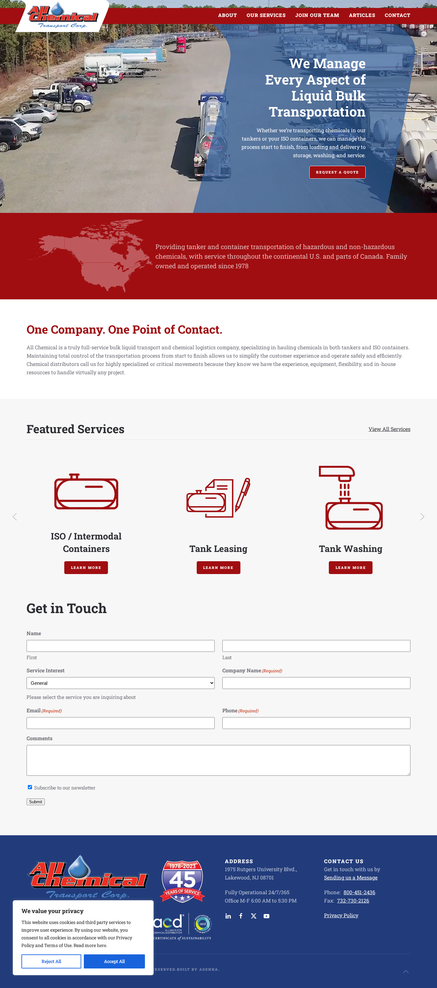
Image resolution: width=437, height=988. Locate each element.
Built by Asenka (197, 969)
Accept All (114, 961)
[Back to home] (63, 15)
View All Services (389, 428)
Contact (397, 15)
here (101, 945)
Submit (35, 801)
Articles (362, 15)
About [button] (227, 15)
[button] (14, 516)
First (32, 657)
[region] (83, 937)
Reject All (51, 961)
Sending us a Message (350, 877)
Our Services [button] (266, 15)
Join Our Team (317, 15)
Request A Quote (337, 172)
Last (227, 657)
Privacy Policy (341, 915)
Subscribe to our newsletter (64, 787)
